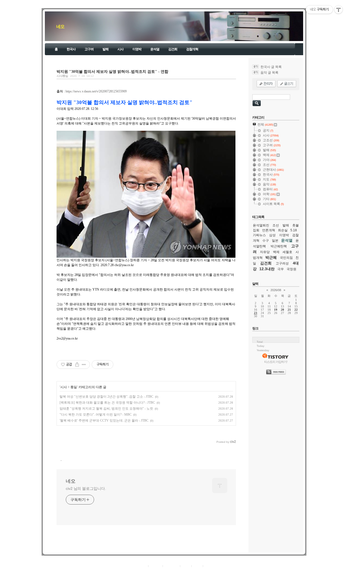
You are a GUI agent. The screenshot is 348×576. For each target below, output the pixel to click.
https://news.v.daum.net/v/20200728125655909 (96, 91)
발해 (105, 49)
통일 (73, 387)
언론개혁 (268, 230)
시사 (120, 49)
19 (275, 309)
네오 (60, 26)
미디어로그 (171, 565)
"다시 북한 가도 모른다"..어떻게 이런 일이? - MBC (96, 414)
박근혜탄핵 (279, 246)
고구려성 (282, 263)
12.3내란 (267, 269)
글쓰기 (208, 565)
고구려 (89, 49)
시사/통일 (62, 75)
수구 (265, 240)
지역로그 (141, 565)
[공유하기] (77, 364)
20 (282, 309)
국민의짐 (286, 258)
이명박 (136, 49)
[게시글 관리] (83, 364)
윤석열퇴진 (261, 225)
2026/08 (276, 290)
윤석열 (154, 49)
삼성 (272, 235)
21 (289, 309)
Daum (177, 571)
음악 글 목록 (269, 72)
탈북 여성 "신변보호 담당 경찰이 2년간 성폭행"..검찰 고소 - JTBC (106, 396)
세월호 (287, 252)
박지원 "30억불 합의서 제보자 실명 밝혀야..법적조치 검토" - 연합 (112, 71)
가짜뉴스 (259, 235)
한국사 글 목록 (271, 67)
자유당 (265, 252)
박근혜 (271, 257)
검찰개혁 (192, 49)
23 (255, 313)
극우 (280, 269)
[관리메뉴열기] (338, 9)
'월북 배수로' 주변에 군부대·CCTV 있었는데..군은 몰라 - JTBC (104, 420)
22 (296, 309)
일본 (275, 240)
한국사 (71, 49)
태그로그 (155, 565)
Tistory (204, 571)
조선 (275, 225)
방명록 (185, 565)
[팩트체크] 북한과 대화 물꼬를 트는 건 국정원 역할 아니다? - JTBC (107, 402)
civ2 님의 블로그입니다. (86, 488)
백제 (276, 252)
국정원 (291, 269)
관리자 (197, 565)
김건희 (172, 49)
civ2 (142, 571)
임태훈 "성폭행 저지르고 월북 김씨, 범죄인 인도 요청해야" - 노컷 (106, 408)
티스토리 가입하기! (275, 361)
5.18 (293, 230)
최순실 (283, 230)
